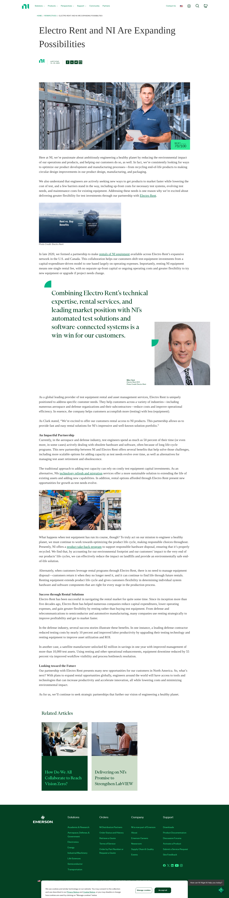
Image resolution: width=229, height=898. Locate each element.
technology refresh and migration (81, 473)
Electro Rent (148, 195)
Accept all (162, 890)
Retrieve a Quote (107, 838)
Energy (71, 847)
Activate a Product (172, 843)
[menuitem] (39, 6)
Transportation (75, 869)
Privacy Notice (73, 892)
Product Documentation (174, 832)
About (134, 832)
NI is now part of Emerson (143, 827)
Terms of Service (107, 843)
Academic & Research (78, 827)
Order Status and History (111, 832)
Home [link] (39, 15)
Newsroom (136, 843)
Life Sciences (74, 858)
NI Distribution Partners (110, 827)
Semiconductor (75, 863)
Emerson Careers (139, 838)
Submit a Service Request (175, 849)
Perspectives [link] (50, 15)
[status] (180, 145)
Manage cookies (144, 890)
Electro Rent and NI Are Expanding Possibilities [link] (80, 15)
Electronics (73, 841)
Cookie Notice (89, 892)
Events (134, 854)
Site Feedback (170, 854)
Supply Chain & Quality (142, 849)
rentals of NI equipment (114, 254)
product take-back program (84, 546)
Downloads (168, 827)
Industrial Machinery (77, 852)
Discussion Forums (172, 838)
